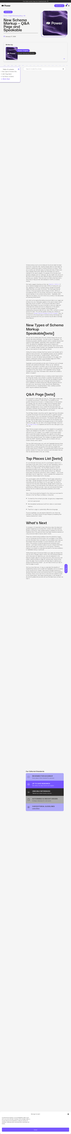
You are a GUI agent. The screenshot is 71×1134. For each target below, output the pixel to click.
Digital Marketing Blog (15, 15)
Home (5, 15)
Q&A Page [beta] (6, 74)
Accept (35, 1130)
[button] (68, 1114)
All (24, 15)
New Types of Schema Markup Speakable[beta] (9, 71)
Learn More (35, 808)
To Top (66, 569)
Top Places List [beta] (7, 76)
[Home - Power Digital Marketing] (6, 5)
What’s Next (5, 79)
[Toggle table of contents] (18, 69)
